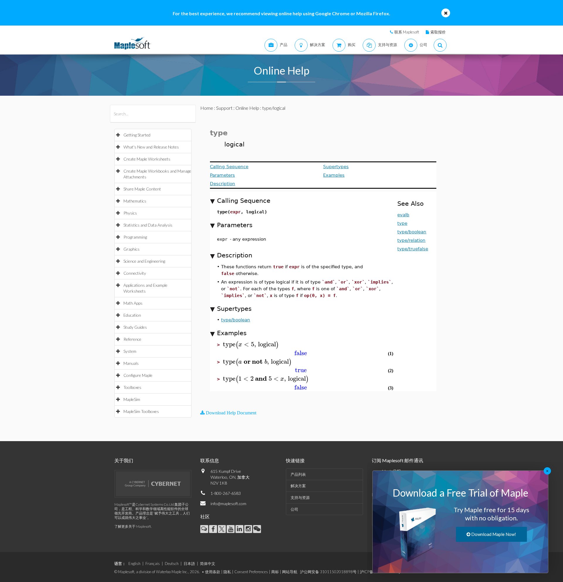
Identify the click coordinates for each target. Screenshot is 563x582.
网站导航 (289, 571)
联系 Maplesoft (406, 32)
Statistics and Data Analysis (147, 224)
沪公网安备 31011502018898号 (328, 571)
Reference (132, 339)
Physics (130, 212)
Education (132, 315)
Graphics (131, 249)
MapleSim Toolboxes (141, 411)
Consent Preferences (251, 571)
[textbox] (251, 344)
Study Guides (135, 327)
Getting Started (136, 134)
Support (224, 108)
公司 (294, 509)
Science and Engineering (144, 261)
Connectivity (134, 273)
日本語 (189, 563)
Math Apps (133, 303)
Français (152, 563)
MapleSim (131, 399)
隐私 (227, 571)
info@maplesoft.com (228, 503)
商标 (275, 571)
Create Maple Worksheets (146, 158)
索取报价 (438, 32)
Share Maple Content (142, 188)
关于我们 (123, 460)
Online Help (247, 108)
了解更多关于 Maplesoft (132, 526)
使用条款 (212, 571)
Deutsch (172, 563)
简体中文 (207, 563)
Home (206, 108)
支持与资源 (300, 497)
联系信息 (209, 460)
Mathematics (134, 200)
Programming (135, 237)
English (134, 563)
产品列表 (298, 474)
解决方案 (298, 485)
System (129, 351)
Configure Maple (137, 375)
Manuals (131, 363)
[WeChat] (257, 529)
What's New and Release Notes (151, 146)
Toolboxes (132, 387)
